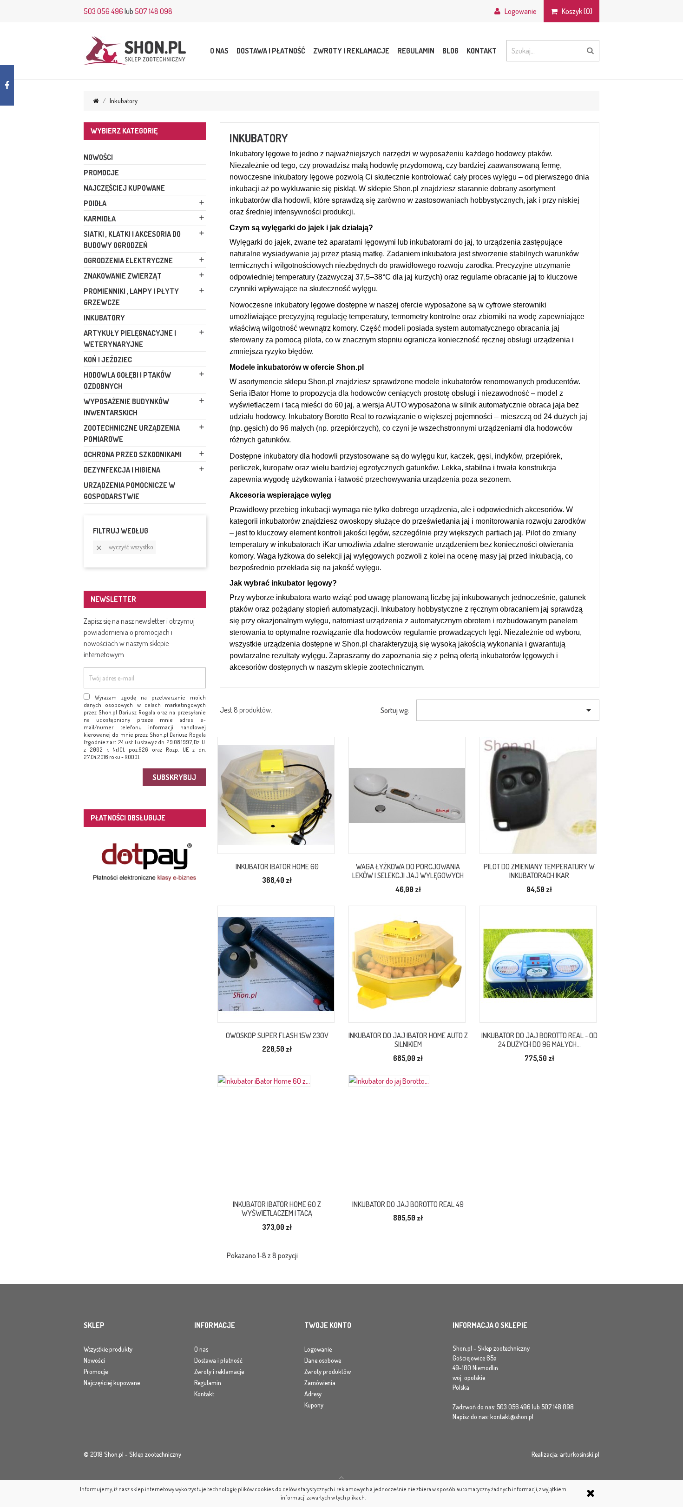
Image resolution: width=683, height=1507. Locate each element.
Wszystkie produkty (108, 1349)
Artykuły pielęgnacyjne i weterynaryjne (130, 338)
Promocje (101, 172)
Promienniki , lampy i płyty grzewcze (131, 297)
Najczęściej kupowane (124, 188)
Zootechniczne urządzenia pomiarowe (132, 433)
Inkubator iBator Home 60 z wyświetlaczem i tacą (277, 1209)
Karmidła (100, 218)
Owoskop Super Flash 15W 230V (277, 1035)
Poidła (95, 203)
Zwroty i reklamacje (351, 50)
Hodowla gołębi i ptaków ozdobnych (127, 380)
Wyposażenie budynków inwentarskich (126, 407)
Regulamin (415, 50)
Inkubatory (104, 317)
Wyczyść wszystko (124, 547)
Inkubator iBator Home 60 (277, 866)
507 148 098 (153, 11)
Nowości (98, 157)
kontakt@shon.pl (511, 1416)
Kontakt (481, 50)
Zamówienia (319, 1383)
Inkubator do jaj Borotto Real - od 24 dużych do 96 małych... (539, 1040)
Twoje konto (327, 1325)
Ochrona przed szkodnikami (133, 454)
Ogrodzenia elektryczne (128, 260)
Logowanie (318, 1349)
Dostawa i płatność (270, 50)
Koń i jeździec (108, 359)
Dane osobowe (322, 1360)
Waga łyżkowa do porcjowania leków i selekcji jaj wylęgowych (408, 871)
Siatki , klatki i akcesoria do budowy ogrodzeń (132, 239)
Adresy (313, 1394)
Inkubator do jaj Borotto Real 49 (408, 1204)
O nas (219, 50)
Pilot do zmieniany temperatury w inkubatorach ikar (539, 871)
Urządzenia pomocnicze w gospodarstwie (129, 490)
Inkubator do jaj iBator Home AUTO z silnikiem (408, 1040)
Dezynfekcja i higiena (122, 469)
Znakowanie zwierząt (123, 275)
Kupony (313, 1405)
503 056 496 (103, 11)
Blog (450, 50)
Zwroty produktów (327, 1371)
